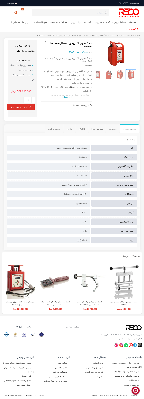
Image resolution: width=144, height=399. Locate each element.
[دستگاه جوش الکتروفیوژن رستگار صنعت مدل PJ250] (20, 280)
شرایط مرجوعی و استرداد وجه (126, 371)
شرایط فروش (120, 22)
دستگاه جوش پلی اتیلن (57, 376)
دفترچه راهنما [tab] (97, 129)
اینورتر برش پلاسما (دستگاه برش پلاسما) (19, 369)
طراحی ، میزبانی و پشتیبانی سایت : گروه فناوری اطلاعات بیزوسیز (24, 395)
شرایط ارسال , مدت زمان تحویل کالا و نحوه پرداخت (127, 365)
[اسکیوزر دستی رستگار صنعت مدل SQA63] (124, 280)
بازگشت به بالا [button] (73, 327)
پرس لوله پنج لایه (60, 372)
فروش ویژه (131, 29)
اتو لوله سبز (62, 363)
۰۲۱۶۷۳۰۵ (127, 335)
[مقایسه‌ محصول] (16, 12)
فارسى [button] (11, 3)
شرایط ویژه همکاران (94, 367)
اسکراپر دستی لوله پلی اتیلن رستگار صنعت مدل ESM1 (55, 303)
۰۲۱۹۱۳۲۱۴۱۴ (115, 335)
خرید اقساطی (97, 363)
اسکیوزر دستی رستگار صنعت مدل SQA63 (124, 303)
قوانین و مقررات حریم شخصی (126, 376)
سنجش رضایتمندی (131, 385)
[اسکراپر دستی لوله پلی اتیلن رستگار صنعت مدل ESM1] (54, 280)
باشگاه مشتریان (57, 22)
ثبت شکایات (134, 380)
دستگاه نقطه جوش (23, 385)
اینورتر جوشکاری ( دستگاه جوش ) (17, 363)
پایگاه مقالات (39, 22)
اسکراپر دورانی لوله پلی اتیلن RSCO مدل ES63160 (89, 303)
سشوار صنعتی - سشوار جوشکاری (17, 380)
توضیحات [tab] (113, 129)
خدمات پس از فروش (80, 22)
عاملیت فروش (101, 22)
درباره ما (25, 22)
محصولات (132, 22)
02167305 (129, 3)
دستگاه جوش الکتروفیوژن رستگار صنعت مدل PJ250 (20, 303)
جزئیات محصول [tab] (129, 129)
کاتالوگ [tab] (82, 129)
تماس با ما (13, 22)
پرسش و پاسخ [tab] (54, 129)
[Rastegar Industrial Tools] (126, 12)
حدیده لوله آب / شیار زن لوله (55, 381)
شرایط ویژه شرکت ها (94, 372)
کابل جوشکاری (25, 376)
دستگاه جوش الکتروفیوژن (75, 71)
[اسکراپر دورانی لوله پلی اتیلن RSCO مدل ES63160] (89, 280)
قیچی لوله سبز (61, 367)
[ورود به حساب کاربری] (7, 12)
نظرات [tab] (69, 129)
